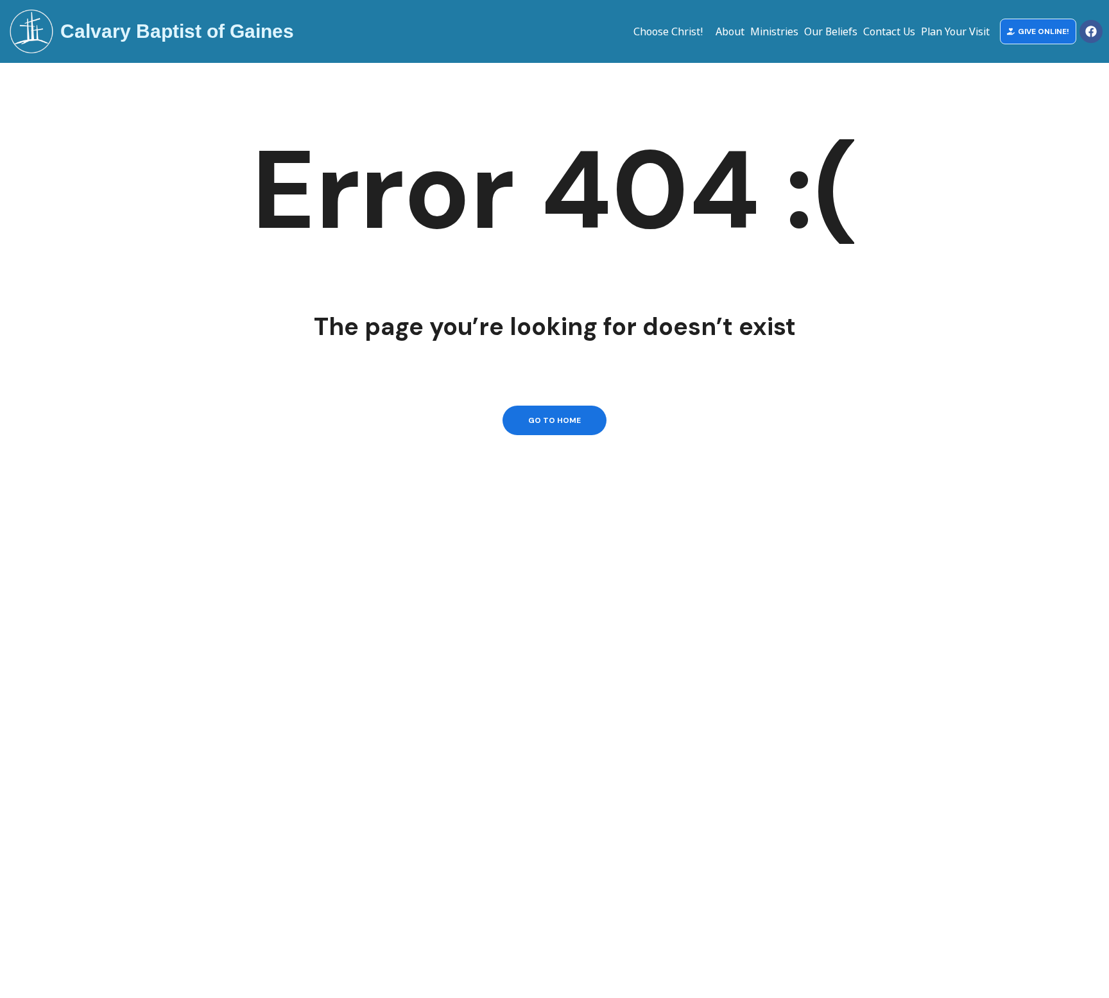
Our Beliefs (830, 31)
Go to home (554, 420)
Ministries (774, 31)
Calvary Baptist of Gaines (177, 31)
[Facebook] (1091, 31)
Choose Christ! (668, 31)
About (730, 31)
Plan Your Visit (955, 31)
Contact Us (889, 31)
